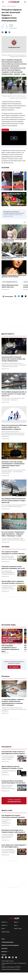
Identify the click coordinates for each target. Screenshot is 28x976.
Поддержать (15, 667)
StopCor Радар (5, 932)
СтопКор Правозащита (8, 942)
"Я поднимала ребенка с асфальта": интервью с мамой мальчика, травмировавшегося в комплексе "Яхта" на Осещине (13, 702)
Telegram (6, 214)
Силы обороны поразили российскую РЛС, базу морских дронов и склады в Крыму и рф (14, 500)
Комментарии (9, 296)
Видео (15, 922)
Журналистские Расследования (10, 945)
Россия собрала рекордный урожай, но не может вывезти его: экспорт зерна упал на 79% (14, 394)
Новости (4, 925)
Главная (4, 6)
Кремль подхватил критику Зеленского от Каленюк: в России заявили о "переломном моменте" (13, 768)
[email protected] (16, 969)
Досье (3, 928)
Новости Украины (11, 6)
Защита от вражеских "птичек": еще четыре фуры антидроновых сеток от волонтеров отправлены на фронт (12, 647)
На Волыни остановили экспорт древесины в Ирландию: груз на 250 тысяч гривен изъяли (13, 568)
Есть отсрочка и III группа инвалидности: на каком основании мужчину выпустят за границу (13, 554)
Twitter (20, 214)
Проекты (4, 922)
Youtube (16, 214)
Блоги (15, 925)
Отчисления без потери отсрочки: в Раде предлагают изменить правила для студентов (13, 753)
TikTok (10, 216)
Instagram (5, 216)
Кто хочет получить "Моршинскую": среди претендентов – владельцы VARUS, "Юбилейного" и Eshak (13, 534)
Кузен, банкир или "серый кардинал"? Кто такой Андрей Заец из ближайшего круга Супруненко (14, 847)
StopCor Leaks (7, 810)
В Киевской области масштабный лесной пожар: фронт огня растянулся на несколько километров (14, 783)
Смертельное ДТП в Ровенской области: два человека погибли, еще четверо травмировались (13, 359)
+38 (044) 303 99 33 (14, 802)
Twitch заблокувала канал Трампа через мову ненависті (10, 287)
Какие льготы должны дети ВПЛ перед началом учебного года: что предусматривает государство (14, 427)
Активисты (4, 948)
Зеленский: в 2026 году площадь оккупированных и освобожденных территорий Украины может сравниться (13, 464)
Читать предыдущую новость (9, 282)
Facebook (11, 214)
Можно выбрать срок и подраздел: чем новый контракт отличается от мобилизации (13, 583)
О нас (3, 939)
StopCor (11, 25)
